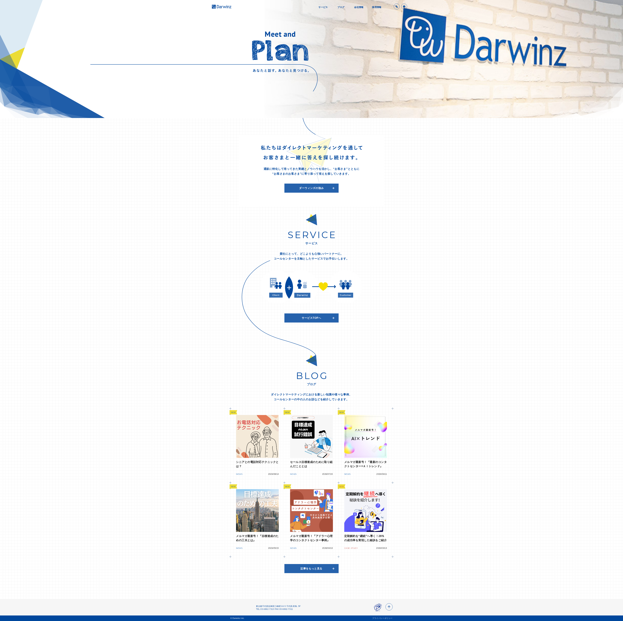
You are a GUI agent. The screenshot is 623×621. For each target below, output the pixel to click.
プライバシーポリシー (382, 618)
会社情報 (359, 7)
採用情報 (376, 7)
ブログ (340, 7)
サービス (323, 7)
